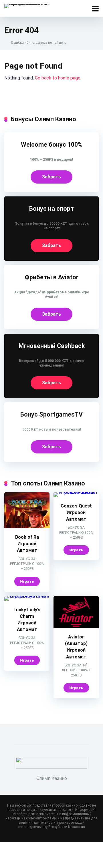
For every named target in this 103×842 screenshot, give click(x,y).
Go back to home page (57, 78)
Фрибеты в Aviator (51, 277)
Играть (27, 581)
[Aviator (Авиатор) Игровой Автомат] (76, 626)
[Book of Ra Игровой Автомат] (26, 526)
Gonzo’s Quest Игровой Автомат (76, 512)
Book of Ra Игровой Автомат (27, 543)
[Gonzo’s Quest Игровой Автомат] (76, 492)
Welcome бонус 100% (51, 144)
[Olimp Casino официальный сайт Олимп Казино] (34, 5)
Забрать (51, 177)
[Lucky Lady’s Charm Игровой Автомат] (26, 596)
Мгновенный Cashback (52, 345)
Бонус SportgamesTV (51, 414)
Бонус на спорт (51, 208)
